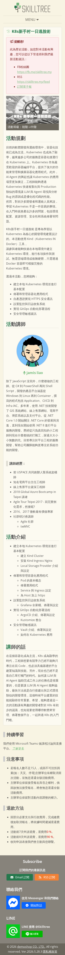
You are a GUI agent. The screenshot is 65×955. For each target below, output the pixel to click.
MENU (30, 19)
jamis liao (35, 372)
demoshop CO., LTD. (31, 947)
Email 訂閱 (22, 877)
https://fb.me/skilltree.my (34, 72)
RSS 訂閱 (49, 877)
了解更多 (18, 748)
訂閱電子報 (24, 87)
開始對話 (36, 905)
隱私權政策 (50, 952)
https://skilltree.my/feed (33, 82)
